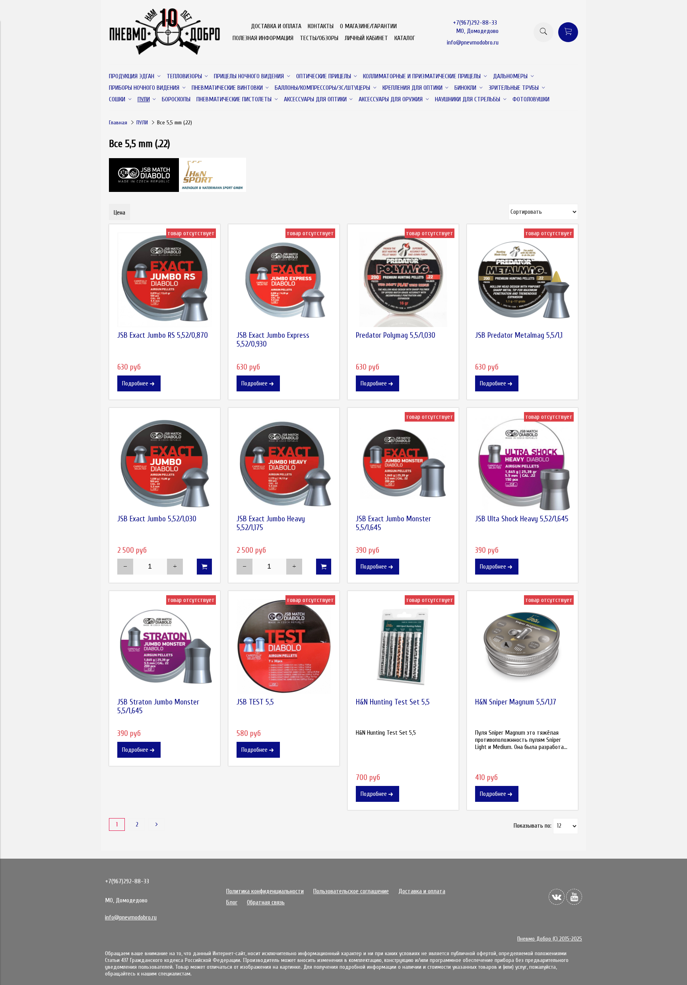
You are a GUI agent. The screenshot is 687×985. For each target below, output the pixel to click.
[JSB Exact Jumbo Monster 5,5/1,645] (403, 463)
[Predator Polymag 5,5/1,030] (403, 279)
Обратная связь (266, 902)
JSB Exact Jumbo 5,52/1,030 (156, 519)
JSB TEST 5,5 (255, 702)
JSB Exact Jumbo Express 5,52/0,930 (273, 339)
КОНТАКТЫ (321, 26)
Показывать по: (532, 825)
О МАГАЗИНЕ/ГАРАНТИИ (368, 26)
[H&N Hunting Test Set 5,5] (403, 646)
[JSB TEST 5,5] (284, 646)
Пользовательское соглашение (351, 891)
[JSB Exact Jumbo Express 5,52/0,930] (284, 279)
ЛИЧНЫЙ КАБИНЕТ (366, 38)
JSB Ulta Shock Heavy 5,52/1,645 (522, 519)
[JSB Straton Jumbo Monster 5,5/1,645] (164, 646)
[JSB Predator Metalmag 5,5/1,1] (522, 279)
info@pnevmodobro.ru (473, 42)
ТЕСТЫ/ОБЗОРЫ (319, 38)
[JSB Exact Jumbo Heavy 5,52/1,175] (284, 463)
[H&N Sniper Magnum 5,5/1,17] (522, 646)
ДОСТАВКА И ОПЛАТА (276, 26)
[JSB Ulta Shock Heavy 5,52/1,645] (522, 463)
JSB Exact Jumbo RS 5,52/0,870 (162, 335)
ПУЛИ (142, 122)
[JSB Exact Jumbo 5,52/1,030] (164, 463)
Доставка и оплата (421, 891)
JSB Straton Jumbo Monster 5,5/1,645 (158, 706)
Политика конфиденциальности (265, 891)
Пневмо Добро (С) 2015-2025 (549, 938)
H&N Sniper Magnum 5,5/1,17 (515, 702)
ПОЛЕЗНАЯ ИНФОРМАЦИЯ (263, 38)
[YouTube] (574, 897)
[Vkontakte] (557, 897)
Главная (118, 122)
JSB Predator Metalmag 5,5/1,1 (519, 335)
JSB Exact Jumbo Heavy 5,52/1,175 (271, 523)
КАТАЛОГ (404, 38)
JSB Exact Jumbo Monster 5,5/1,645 (393, 523)
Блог (231, 902)
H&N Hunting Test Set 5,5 (393, 702)
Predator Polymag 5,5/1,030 (395, 335)
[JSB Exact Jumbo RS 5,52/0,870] (164, 279)
